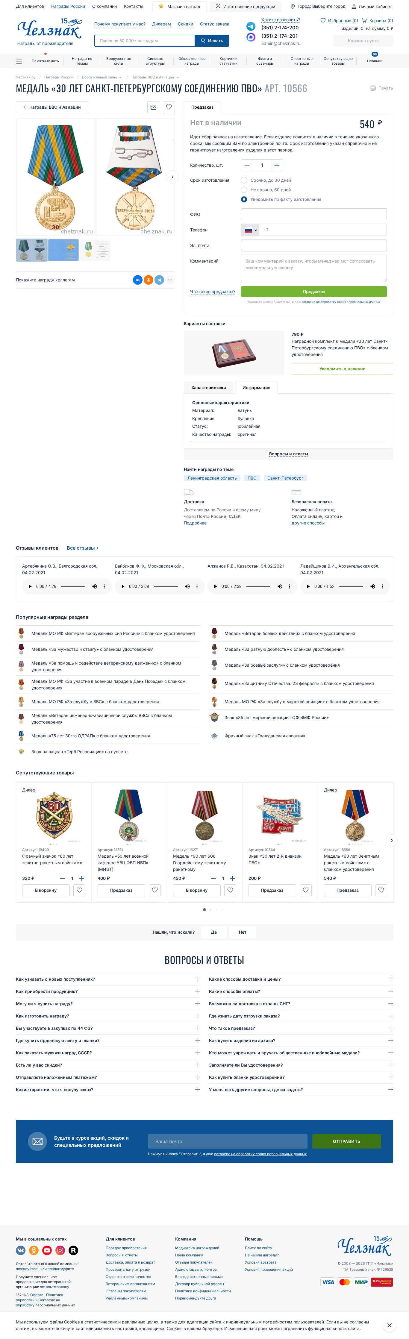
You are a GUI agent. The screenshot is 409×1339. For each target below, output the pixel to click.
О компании (104, 6)
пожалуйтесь (28, 1269)
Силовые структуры (155, 61)
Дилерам (161, 23)
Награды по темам (82, 61)
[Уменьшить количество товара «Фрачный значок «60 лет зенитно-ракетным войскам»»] (62, 878)
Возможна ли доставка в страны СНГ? (249, 1003)
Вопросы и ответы (122, 1255)
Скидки (185, 23)
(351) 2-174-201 (279, 36)
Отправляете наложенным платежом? (56, 1077)
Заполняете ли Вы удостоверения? (246, 1064)
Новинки (374, 58)
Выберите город (329, 6)
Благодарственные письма (199, 1276)
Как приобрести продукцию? (47, 991)
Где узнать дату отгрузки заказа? (244, 1015)
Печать (385, 87)
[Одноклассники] (148, 280)
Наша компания (189, 1255)
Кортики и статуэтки (228, 61)
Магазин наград (183, 6)
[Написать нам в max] (250, 37)
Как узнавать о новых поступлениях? (55, 979)
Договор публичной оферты (199, 1284)
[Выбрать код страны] (250, 230)
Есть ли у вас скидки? (39, 1064)
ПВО (252, 477)
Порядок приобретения (126, 1248)
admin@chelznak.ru (280, 43)
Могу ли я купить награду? (44, 1003)
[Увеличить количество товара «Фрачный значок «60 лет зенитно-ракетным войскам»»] (81, 878)
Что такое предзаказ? (212, 291)
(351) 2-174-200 (280, 28)
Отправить (346, 1141)
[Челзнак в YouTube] (47, 1251)
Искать (215, 40)
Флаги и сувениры (265, 61)
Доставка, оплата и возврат (130, 1262)
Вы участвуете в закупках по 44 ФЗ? (54, 1028)
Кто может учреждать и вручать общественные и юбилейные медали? (284, 1052)
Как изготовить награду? (42, 1015)
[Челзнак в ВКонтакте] (20, 1251)
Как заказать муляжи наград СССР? (54, 1052)
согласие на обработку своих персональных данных (341, 302)
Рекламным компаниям (127, 1298)
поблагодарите (61, 1269)
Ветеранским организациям (130, 1284)
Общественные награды (191, 61)
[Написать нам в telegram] (250, 26)
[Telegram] (159, 280)
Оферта (37, 1295)
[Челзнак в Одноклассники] (34, 1251)
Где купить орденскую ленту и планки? (58, 1040)
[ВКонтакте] (138, 280)
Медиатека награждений (197, 1248)
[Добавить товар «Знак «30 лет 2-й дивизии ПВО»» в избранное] (306, 890)
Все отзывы (81, 548)
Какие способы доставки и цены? (245, 979)
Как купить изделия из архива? (242, 1040)
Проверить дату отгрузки (128, 1269)
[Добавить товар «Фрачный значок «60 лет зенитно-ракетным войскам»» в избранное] (79, 890)
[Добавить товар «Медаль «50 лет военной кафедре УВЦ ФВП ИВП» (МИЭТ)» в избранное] (155, 890)
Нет (242, 932)
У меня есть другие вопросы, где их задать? (256, 1089)
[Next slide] (172, 177)
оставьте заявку (54, 1287)
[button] (204, 909)
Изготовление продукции (249, 6)
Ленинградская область (212, 477)
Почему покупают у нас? (119, 23)
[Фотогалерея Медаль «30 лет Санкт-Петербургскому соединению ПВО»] (153, 107)
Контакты (133, 6)
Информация (256, 387)
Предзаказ (202, 107)
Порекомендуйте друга (195, 1298)
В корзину (46, 890)
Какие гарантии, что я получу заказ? (54, 1089)
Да (214, 932)
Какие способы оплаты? (234, 991)
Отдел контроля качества (128, 1276)
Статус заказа (214, 23)
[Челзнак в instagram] (60, 1251)
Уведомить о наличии (342, 368)
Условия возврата (261, 1262)
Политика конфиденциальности (203, 1291)
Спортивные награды (302, 61)
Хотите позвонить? (280, 19)
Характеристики (208, 387)
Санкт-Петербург (285, 477)
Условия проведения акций (269, 1269)
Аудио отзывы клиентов (196, 1269)
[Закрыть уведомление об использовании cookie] (389, 1325)
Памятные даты (46, 61)
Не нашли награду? (262, 1255)
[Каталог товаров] (21, 61)
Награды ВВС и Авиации (55, 107)
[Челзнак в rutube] (73, 1251)
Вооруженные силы (118, 61)
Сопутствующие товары (338, 61)
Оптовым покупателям (126, 1291)
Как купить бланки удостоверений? (247, 1077)
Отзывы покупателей (194, 1262)
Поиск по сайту (258, 1248)
